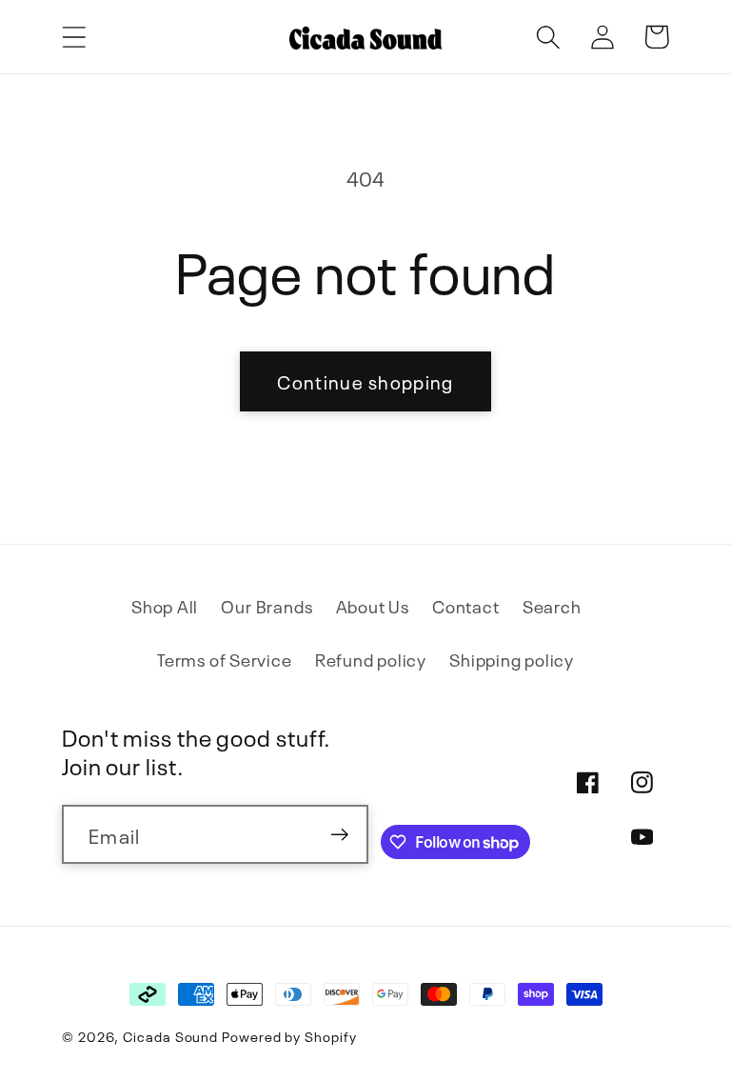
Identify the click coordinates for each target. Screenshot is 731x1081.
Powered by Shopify (289, 1035)
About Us (372, 605)
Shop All (164, 605)
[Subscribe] (339, 835)
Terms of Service (224, 658)
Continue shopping (365, 380)
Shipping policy (511, 658)
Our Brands (266, 605)
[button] (74, 37)
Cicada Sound (170, 1035)
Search (552, 605)
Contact (465, 605)
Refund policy (370, 658)
